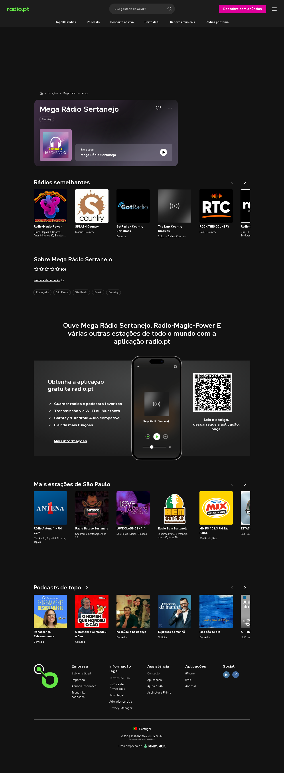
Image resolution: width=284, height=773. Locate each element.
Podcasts (93, 22)
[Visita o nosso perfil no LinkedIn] (226, 674)
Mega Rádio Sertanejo (98, 155)
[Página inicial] (41, 93)
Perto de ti (151, 22)
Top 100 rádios (65, 22)
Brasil (98, 292)
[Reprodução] (163, 152)
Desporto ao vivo (122, 22)
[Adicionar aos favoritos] (158, 107)
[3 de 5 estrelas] (46, 269)
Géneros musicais (182, 22)
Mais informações (70, 441)
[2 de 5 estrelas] (41, 269)
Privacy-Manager (120, 708)
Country (46, 119)
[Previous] (232, 180)
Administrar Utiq (120, 701)
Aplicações (154, 680)
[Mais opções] (169, 108)
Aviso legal (116, 695)
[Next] (245, 180)
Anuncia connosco (84, 686)
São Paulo (62, 292)
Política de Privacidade (117, 686)
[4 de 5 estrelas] (52, 269)
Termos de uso (119, 678)
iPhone (190, 673)
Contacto (153, 673)
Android (190, 686)
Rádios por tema (217, 22)
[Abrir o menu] (274, 9)
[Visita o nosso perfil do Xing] (235, 674)
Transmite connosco (78, 695)
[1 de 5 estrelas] (36, 269)
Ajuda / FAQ (155, 686)
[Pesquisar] (169, 9)
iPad (188, 680)
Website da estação (47, 280)
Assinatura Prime (159, 692)
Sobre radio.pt (81, 673)
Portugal (144, 729)
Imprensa (78, 680)
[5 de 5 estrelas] (57, 269)
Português (42, 292)
